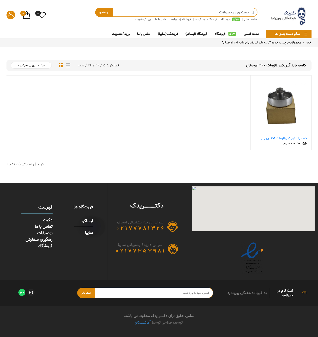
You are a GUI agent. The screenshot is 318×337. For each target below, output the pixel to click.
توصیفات (45, 233)
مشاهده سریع (291, 143)
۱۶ (104, 65)
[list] (68, 65)
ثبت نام (86, 292)
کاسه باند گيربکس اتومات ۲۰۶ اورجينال (283, 138)
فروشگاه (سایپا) (168, 34)
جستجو (104, 12)
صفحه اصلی (252, 34)
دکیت (48, 220)
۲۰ (97, 65)
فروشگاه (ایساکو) (196, 34)
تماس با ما (144, 34)
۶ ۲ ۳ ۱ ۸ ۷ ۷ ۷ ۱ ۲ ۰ (140, 228)
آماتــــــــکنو (143, 322)
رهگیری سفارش (39, 239)
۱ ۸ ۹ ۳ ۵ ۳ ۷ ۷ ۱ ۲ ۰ (140, 251)
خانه (309, 42)
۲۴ (89, 65)
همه (81, 65)
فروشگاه (220, 34)
